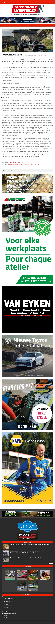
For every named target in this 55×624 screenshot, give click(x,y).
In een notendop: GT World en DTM (16, 162)
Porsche (45, 55)
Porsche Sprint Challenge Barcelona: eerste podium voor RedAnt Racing (23, 164)
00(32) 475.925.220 (8, 622)
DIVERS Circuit (18, 564)
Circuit (13, 564)
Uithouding (31, 564)
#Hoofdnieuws (15, 557)
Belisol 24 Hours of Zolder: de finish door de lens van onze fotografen (27, 562)
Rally (35, 55)
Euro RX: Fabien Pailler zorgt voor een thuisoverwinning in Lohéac (26, 569)
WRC (20, 557)
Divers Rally (31, 55)
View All (51, 574)
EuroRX (13, 570)
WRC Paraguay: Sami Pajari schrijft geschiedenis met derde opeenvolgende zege (29, 556)
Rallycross (18, 570)
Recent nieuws (25, 564)
